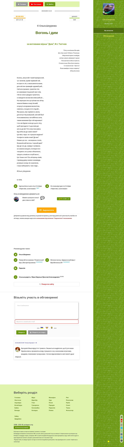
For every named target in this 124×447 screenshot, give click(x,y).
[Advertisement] (47, 235)
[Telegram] (122, 428)
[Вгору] (122, 440)
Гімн (33, 403)
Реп (67, 397)
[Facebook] (122, 434)
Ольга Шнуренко (108, 19)
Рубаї (68, 403)
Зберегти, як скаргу (38, 332)
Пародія (51, 405)
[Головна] (122, 416)
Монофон (52, 397)
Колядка (35, 410)
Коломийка (35, 408)
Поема (51, 410)
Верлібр (34, 400)
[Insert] (41, 328)
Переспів (22, 268)
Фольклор (69, 410)
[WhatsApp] (122, 431)
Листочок (18, 400)
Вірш (33, 397)
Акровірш (18, 403)
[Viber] (122, 424)
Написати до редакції (22, 427)
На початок (108, 30)
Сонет (68, 405)
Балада (17, 410)
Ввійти (51, 4)
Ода (50, 400)
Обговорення (108, 36)
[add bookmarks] (121, 420)
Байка (17, 408)
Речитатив (69, 400)
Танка (68, 408)
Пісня (51, 403)
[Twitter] (122, 437)
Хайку (17, 416)
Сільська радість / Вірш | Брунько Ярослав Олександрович (39, 277)
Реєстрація (37, 4)
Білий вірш (18, 405)
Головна (23, 4)
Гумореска (35, 405)
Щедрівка (18, 419)
